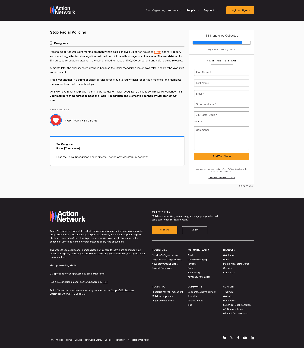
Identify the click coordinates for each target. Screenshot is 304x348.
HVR (105, 282)
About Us (192, 296)
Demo (226, 259)
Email (190, 255)
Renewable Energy (93, 340)
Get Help (227, 296)
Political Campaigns (162, 268)
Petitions (192, 264)
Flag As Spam (247, 186)
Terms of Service (74, 340)
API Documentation (233, 309)
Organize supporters (163, 300)
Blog (190, 304)
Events (191, 268)
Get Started (229, 255)
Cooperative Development (201, 292)
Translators (120, 340)
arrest (157, 51)
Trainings (228, 292)
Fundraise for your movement (167, 292)
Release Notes (195, 300)
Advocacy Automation (199, 276)
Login (195, 229)
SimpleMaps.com (95, 273)
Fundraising (194, 272)
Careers (227, 268)
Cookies (109, 340)
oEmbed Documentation (235, 313)
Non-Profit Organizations (165, 255)
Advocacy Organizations (165, 264)
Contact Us (229, 272)
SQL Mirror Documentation (237, 304)
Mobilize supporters (162, 296)
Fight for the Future (81, 120)
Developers (229, 300)
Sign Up (164, 229)
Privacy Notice (56, 340)
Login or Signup (240, 10)
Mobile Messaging (197, 259)
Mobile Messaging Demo (236, 264)
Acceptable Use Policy (138, 340)
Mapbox (74, 265)
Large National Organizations (167, 259)
